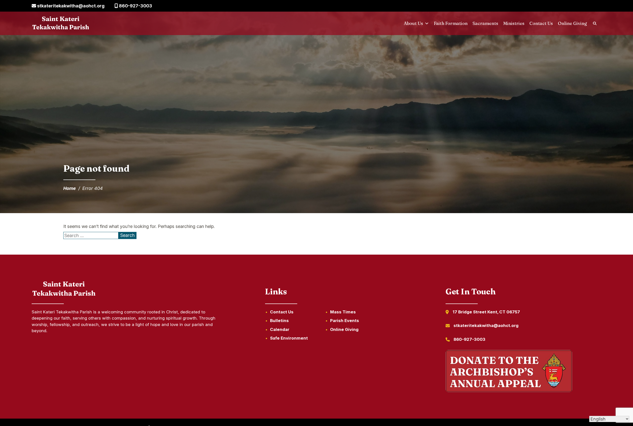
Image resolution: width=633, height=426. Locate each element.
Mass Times (343, 311)
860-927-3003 (135, 5)
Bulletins (279, 320)
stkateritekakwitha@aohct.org (70, 5)
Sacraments (485, 23)
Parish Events (344, 320)
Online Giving (572, 23)
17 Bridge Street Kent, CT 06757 (486, 311)
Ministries (513, 23)
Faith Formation (451, 23)
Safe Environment (289, 338)
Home (69, 188)
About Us (413, 23)
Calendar (279, 329)
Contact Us (541, 23)
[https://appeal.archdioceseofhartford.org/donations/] (509, 372)
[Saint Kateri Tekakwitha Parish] (61, 23)
